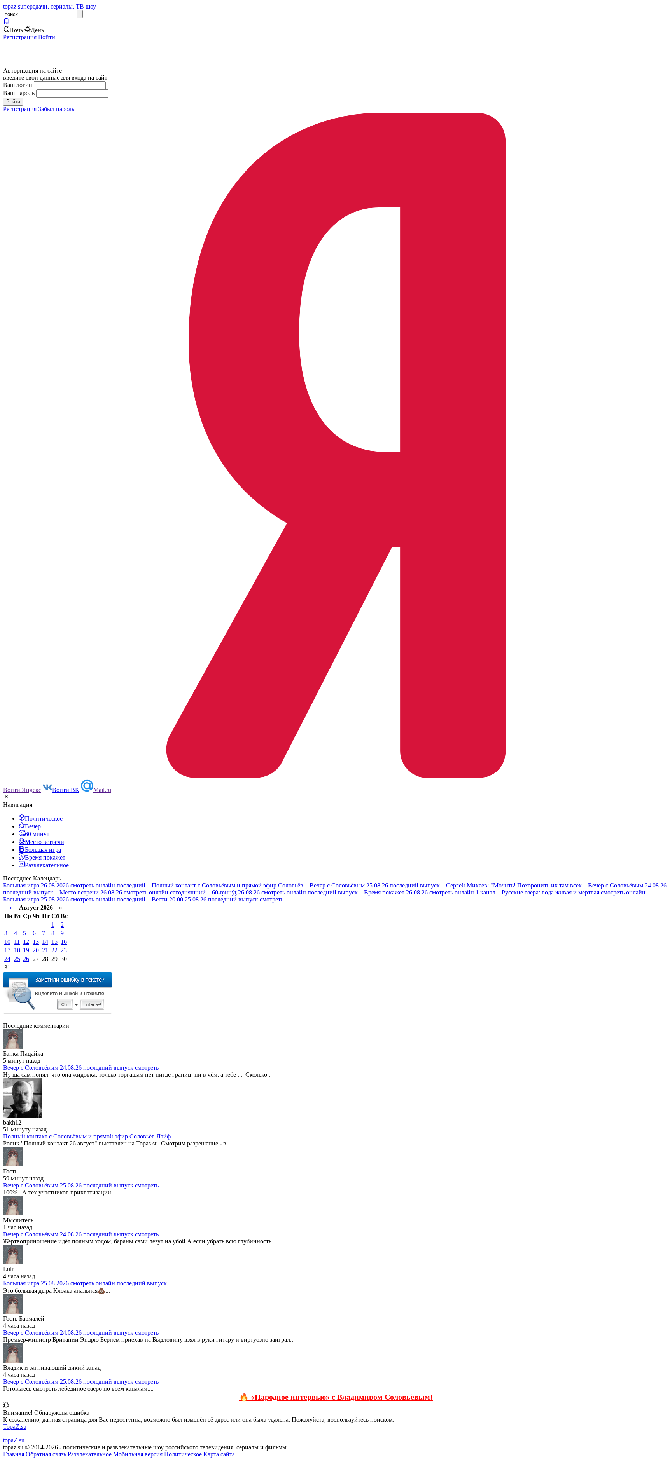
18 (17, 950)
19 (26, 950)
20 (36, 950)
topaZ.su (13, 1440)
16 (64, 941)
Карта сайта (219, 1454)
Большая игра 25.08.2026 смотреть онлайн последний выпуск (85, 1283)
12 (26, 941)
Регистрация (20, 37)
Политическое (183, 1454)
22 (54, 950)
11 (17, 941)
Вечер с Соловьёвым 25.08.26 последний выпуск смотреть (81, 1185)
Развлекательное (90, 1454)
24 (7, 958)
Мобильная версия (138, 1454)
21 (45, 950)
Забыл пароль (56, 109)
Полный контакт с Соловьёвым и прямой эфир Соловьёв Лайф (87, 1136)
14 (45, 941)
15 (54, 941)
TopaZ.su (14, 1426)
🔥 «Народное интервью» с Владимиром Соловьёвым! (336, 1397)
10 (7, 941)
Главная (13, 1454)
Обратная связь (46, 1454)
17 (7, 950)
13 (36, 941)
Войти (46, 37)
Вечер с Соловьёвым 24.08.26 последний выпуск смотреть (81, 1067)
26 (26, 958)
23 (64, 950)
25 (17, 958)
